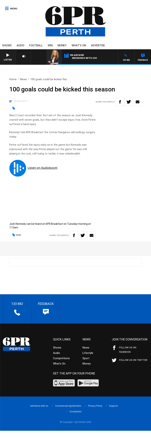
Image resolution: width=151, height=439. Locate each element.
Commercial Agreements (68, 405)
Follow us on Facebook (127, 349)
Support (113, 405)
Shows (7, 45)
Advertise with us (39, 405)
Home (13, 79)
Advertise (98, 45)
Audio (20, 45)
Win (50, 45)
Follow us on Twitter (133, 360)
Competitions (61, 358)
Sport (85, 358)
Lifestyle (87, 353)
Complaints (75, 411)
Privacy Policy (95, 405)
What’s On (79, 45)
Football (36, 45)
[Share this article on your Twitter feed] (129, 102)
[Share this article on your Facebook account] (120, 102)
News (23, 79)
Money (62, 45)
